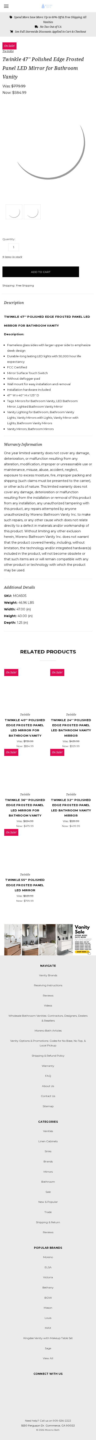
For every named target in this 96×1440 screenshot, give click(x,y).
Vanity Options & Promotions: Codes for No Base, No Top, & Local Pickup (48, 1043)
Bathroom (48, 1181)
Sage (48, 1348)
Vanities (48, 1131)
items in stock (12, 257)
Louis (48, 1318)
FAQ (48, 1075)
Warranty (48, 1065)
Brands (48, 1161)
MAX (48, 1328)
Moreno (48, 1257)
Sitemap (48, 1106)
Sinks (48, 1151)
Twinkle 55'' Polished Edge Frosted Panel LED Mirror (25, 885)
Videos (48, 1005)
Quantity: (8, 239)
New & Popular (48, 1201)
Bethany (48, 1287)
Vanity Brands (48, 975)
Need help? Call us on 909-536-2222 (48, 1420)
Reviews (48, 995)
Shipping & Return (48, 1222)
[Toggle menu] (6, 6)
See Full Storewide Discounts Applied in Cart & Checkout (50, 32)
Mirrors (48, 1171)
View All (48, 1358)
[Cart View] (92, 6)
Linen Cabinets (48, 1141)
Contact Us (48, 1096)
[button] (48, 939)
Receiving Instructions (48, 985)
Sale (48, 1191)
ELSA (48, 1267)
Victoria (48, 1277)
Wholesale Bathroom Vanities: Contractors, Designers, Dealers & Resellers (48, 1018)
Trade (48, 1212)
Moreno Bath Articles (48, 1030)
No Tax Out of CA (50, 27)
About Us (48, 1086)
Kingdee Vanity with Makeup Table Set (48, 1338)
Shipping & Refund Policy (48, 1055)
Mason (48, 1307)
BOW (48, 1297)
